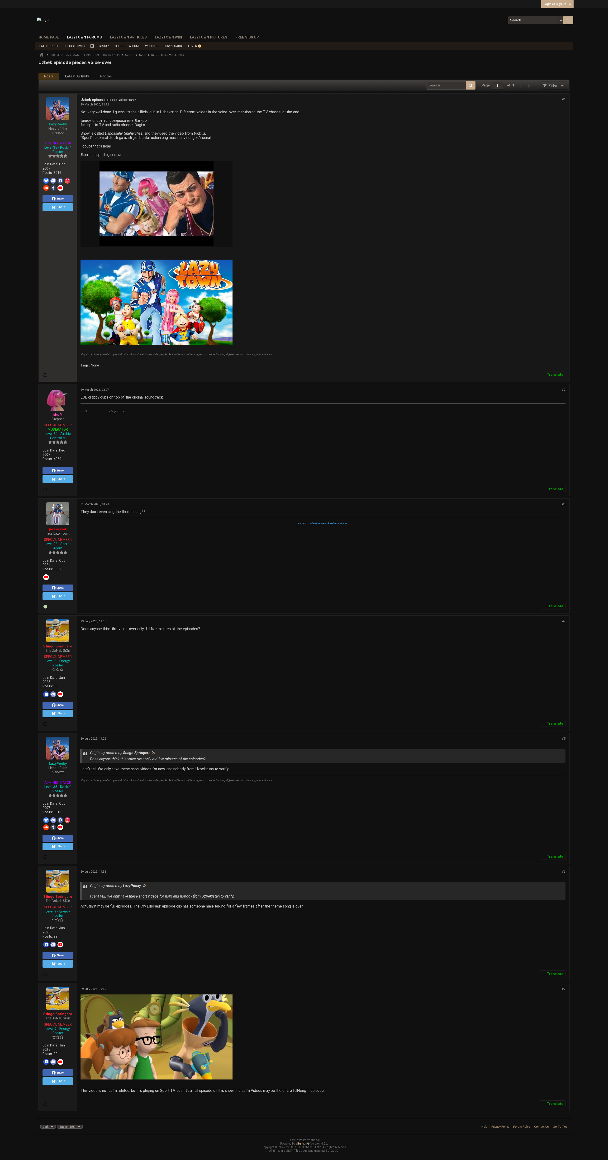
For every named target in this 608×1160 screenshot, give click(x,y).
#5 (563, 738)
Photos (106, 76)
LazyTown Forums (84, 37)
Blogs (119, 46)
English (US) (68, 1126)
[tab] (48, 76)
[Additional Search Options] (561, 20)
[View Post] (153, 753)
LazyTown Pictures (208, 37)
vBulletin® (303, 1143)
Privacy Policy (500, 1126)
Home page (49, 37)
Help (484, 1126)
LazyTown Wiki (168, 37)
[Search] (568, 20)
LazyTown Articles (128, 37)
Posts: (48, 173)
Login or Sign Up (554, 4)
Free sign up (247, 37)
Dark (45, 1126)
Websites (152, 46)
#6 (563, 871)
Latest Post (48, 46)
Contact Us (541, 1126)
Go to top (560, 1126)
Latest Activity (77, 76)
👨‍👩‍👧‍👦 (92, 46)
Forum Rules (521, 1126)
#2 (563, 389)
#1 (563, 99)
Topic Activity (74, 46)
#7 (563, 989)
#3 (563, 504)
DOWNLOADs (173, 46)
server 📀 (194, 46)
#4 (563, 621)
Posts (49, 76)
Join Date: (50, 164)
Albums (134, 46)
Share (60, 198)
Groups (104, 46)
